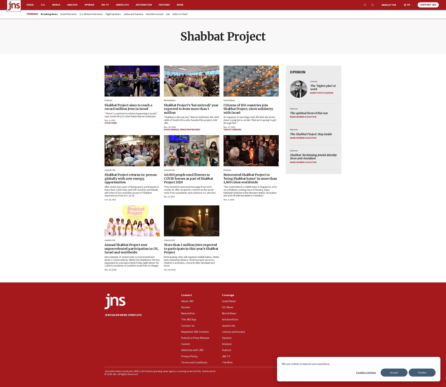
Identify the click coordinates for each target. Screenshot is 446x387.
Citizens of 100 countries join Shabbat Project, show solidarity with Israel (248, 109)
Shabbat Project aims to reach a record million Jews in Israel (128, 107)
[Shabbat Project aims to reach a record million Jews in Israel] (132, 81)
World (56, 5)
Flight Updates (113, 14)
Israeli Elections (68, 14)
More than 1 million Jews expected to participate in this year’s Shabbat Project (191, 248)
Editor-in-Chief (180, 14)
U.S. (43, 5)
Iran (168, 14)
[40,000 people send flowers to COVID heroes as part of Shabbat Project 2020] (191, 150)
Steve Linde (111, 123)
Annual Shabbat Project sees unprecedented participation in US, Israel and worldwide (131, 248)
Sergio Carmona (232, 129)
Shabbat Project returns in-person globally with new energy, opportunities (131, 178)
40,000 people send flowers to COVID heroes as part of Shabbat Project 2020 (188, 178)
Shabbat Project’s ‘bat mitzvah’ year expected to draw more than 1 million (191, 109)
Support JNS (428, 5)
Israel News (229, 100)
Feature (108, 100)
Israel (30, 5)
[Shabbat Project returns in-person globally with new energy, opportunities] (132, 150)
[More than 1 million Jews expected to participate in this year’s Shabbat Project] (191, 220)
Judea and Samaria (133, 14)
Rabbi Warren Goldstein (303, 116)
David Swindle (171, 129)
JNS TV (105, 5)
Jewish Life (122, 5)
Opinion (89, 5)
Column (313, 81)
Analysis (72, 5)
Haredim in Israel (154, 14)
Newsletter (389, 5)
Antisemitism (144, 5)
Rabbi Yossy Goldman (321, 92)
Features (164, 5)
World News (169, 100)
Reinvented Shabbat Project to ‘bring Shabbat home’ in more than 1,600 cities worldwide (250, 178)
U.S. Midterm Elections (91, 14)
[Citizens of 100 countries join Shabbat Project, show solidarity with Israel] (251, 81)
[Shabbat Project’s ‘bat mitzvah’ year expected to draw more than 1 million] (191, 81)
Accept (394, 372)
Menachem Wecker (190, 129)
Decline (422, 372)
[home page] (14, 5)
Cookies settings (366, 372)
